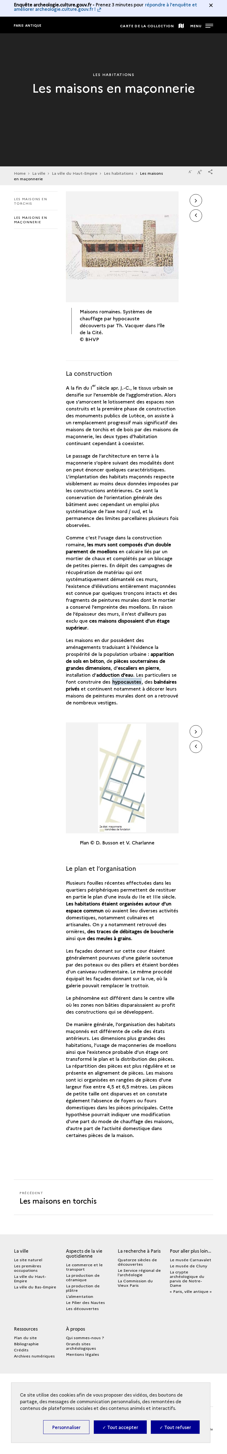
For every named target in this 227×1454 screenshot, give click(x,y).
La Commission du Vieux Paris (135, 1283)
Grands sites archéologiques (81, 1346)
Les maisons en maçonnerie (30, 219)
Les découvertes (82, 1308)
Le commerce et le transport (84, 1267)
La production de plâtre (83, 1288)
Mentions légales (82, 1354)
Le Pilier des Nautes (85, 1302)
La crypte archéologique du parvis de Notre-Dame (187, 1278)
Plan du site (25, 1337)
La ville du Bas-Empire (35, 1287)
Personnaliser (66, 1427)
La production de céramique (83, 1277)
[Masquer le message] (211, 5)
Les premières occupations (27, 1268)
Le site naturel (28, 1259)
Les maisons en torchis (30, 200)
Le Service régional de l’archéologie (139, 1272)
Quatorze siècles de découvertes (137, 1262)
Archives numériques (34, 1356)
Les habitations (118, 173)
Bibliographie (26, 1343)
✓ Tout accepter (120, 1427)
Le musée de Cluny (188, 1265)
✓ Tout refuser (175, 1427)
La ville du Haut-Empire (74, 173)
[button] (210, 170)
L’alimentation (79, 1296)
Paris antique (28, 25)
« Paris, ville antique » (191, 1291)
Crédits (21, 1350)
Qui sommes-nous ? (85, 1337)
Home (20, 173)
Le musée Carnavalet (190, 1259)
